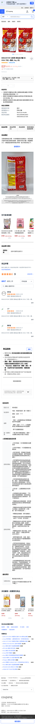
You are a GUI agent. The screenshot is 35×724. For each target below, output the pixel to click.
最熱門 (3, 281)
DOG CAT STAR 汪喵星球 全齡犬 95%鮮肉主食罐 (15, 636)
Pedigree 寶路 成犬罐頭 (9, 660)
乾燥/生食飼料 (14, 627)
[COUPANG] (6, 698)
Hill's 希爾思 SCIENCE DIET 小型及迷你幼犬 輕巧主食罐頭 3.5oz (16, 662)
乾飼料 (3, 627)
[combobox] (27, 281)
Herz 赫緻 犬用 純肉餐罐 (9, 650)
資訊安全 (11, 682)
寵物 (9, 21)
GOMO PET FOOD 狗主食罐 (10, 669)
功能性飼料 (12, 629)
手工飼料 (22, 627)
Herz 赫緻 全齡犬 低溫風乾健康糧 (11, 646)
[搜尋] (32, 17)
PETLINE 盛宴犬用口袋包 (9, 648)
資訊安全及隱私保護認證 (22, 682)
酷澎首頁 (3, 21)
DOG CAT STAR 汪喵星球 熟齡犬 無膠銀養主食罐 (15, 641)
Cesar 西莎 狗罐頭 (7, 653)
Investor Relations (13, 677)
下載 (32, 3)
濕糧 (8, 627)
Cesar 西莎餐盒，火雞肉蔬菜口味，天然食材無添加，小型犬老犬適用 (17, 639)
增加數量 (3, 85)
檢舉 (28, 392)
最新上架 (10, 281)
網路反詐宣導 (14, 685)
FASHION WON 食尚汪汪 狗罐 (10, 667)
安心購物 (3, 682)
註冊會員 (27, 7)
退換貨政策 (4, 680)
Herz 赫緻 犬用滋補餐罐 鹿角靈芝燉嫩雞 (13, 655)
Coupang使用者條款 (25, 677)
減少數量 (13, 85)
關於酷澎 (3, 677)
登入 (22, 7)
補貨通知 (18, 721)
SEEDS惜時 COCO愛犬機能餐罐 (11, 657)
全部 (3, 16)
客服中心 (32, 7)
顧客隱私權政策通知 (24, 680)
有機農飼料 (4, 629)
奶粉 (27, 627)
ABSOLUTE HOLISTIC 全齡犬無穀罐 (12, 643)
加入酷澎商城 (4, 685)
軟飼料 (19, 21)
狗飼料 (13, 21)
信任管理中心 (13, 680)
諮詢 (29, 349)
